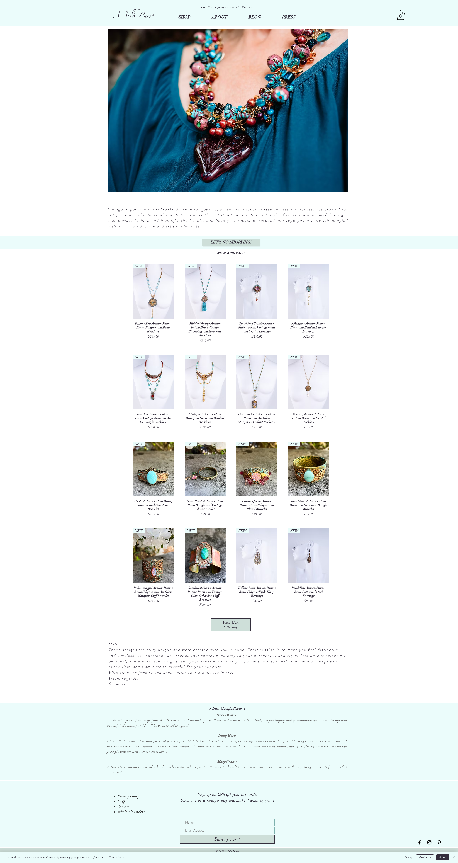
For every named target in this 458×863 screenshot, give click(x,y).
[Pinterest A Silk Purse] (439, 842)
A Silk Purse (133, 16)
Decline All (425, 857)
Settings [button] (409, 857)
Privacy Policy (116, 857)
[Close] (454, 857)
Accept (442, 857)
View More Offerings (231, 624)
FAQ (121, 801)
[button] (401, 15)
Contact (123, 806)
